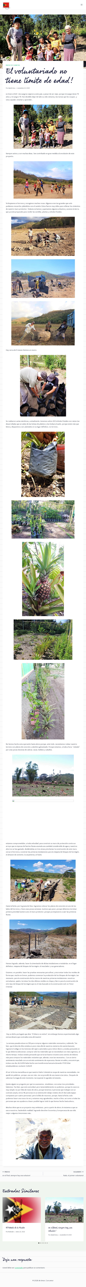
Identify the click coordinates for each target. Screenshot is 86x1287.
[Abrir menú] (81, 4)
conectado (19, 1268)
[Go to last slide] (6, 1219)
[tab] (38, 1243)
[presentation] (22, 1210)
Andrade (11, 1232)
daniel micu (11, 88)
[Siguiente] (80, 1219)
